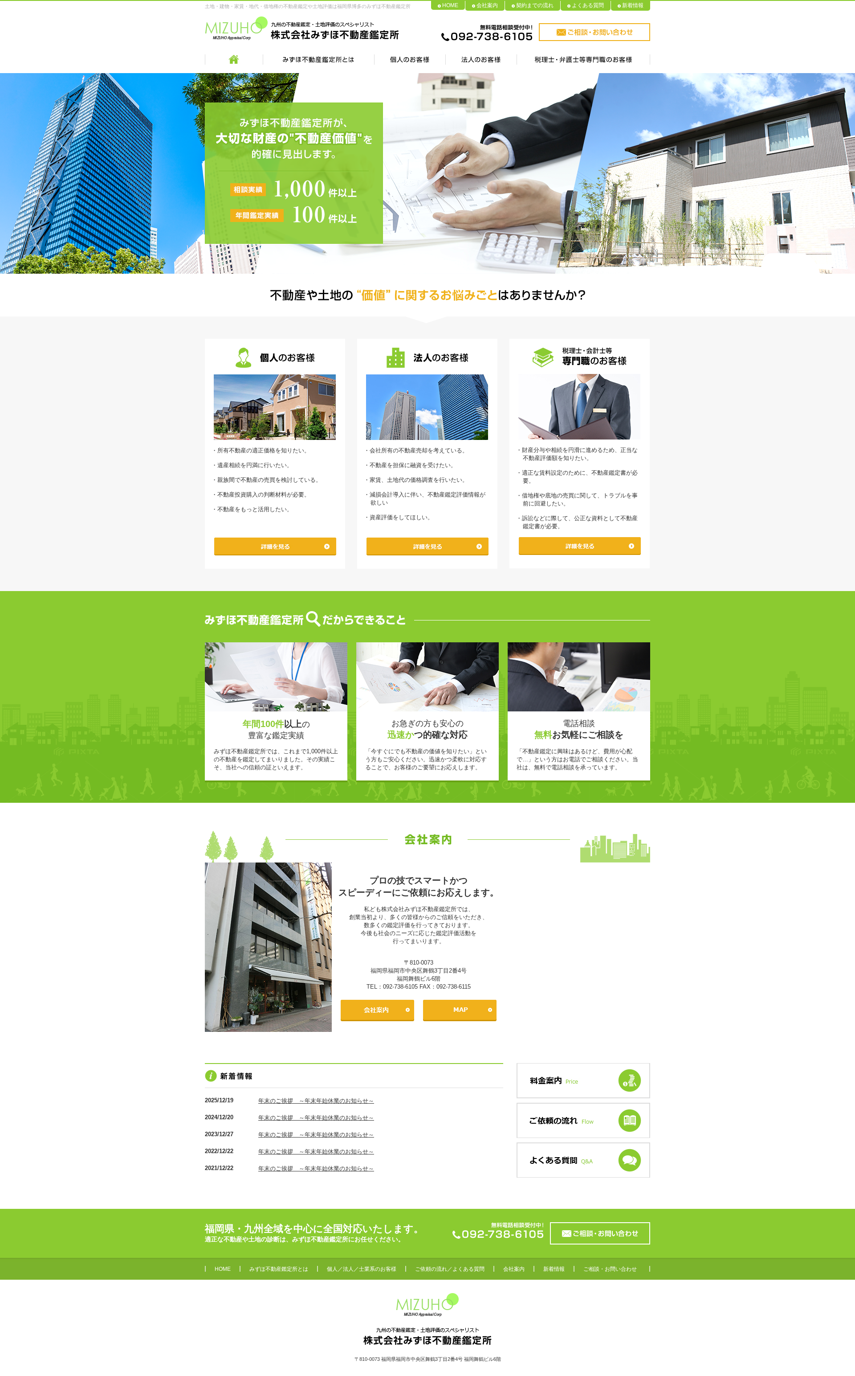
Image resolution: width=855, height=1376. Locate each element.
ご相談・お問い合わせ (610, 1269)
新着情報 (632, 5)
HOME (450, 5)
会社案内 (487, 5)
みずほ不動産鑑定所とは (278, 1269)
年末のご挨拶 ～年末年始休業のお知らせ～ (316, 1100)
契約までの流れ (535, 5)
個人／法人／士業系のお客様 (361, 1269)
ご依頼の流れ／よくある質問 (449, 1269)
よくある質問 (588, 5)
